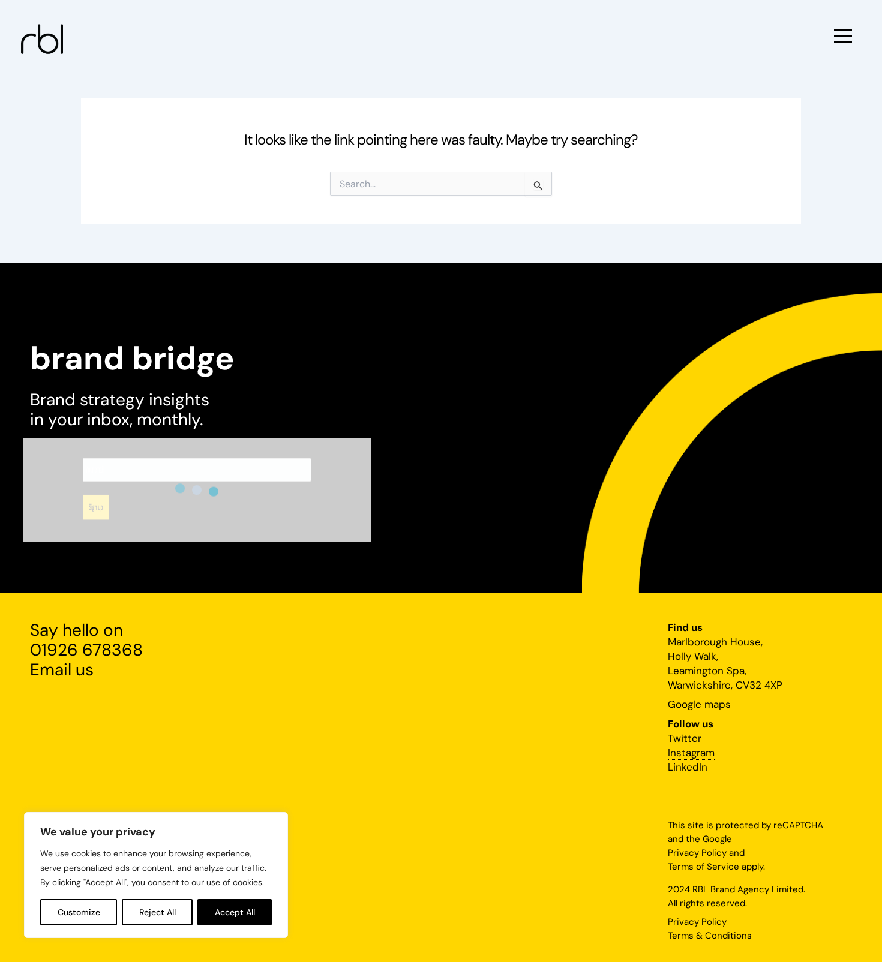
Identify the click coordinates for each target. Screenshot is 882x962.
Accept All (235, 912)
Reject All (157, 912)
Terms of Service (703, 867)
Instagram (691, 752)
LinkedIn (687, 767)
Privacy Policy (697, 853)
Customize (79, 912)
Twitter (684, 738)
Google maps (699, 704)
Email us (62, 670)
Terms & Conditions (710, 936)
